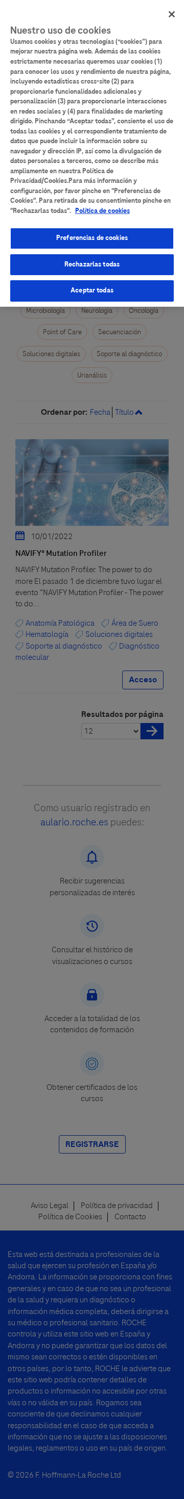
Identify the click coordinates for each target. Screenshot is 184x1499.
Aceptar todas (92, 290)
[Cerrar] (171, 14)
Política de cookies (102, 211)
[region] (92, 153)
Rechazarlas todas (92, 264)
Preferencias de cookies (92, 238)
